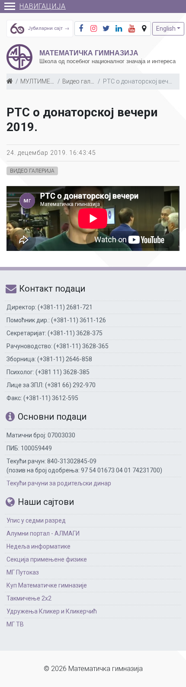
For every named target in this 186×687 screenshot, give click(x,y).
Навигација (42, 6)
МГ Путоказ (22, 572)
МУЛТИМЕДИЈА (42, 81)
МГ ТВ (15, 624)
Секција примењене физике (46, 559)
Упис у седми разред (36, 520)
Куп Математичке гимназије (46, 585)
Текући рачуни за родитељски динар (58, 483)
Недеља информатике (38, 546)
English (166, 28)
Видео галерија (83, 81)
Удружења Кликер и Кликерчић (51, 611)
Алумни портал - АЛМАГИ (43, 533)
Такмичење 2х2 (28, 598)
